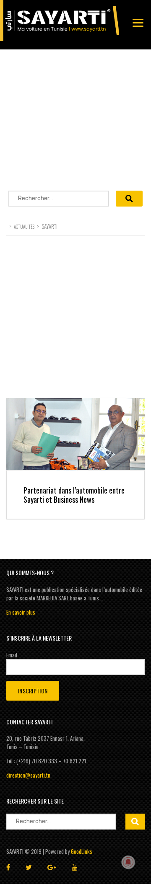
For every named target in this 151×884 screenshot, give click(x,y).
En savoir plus (20, 612)
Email (11, 655)
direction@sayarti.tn (28, 775)
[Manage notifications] (128, 862)
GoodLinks (81, 851)
